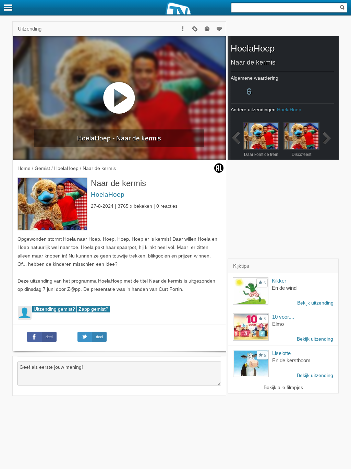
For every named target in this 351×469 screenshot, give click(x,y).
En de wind (284, 288)
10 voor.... (283, 317)
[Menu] (8, 7)
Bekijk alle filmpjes (283, 387)
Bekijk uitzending (315, 303)
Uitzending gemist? (54, 309)
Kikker (279, 281)
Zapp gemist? (93, 309)
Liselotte (281, 353)
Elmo (278, 324)
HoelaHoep (107, 194)
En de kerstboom (291, 360)
